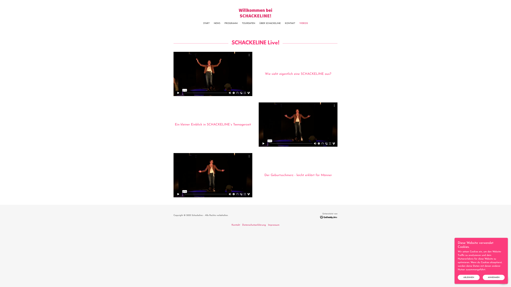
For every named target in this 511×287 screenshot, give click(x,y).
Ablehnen (468, 277)
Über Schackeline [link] (270, 23)
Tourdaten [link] (248, 23)
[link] (255, 17)
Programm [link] (231, 23)
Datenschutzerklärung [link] (254, 225)
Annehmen (494, 277)
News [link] (217, 23)
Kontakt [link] (290, 23)
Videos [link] (303, 23)
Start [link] (206, 23)
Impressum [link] (273, 225)
